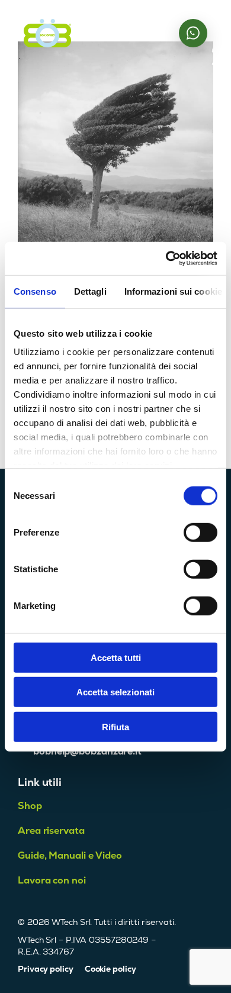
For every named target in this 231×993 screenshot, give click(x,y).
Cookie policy (110, 968)
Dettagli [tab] (90, 291)
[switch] (200, 532)
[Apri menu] (160, 33)
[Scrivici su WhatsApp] (193, 33)
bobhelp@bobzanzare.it (87, 751)
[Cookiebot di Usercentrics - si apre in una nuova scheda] (166, 258)
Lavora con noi (52, 880)
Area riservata (51, 830)
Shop (30, 805)
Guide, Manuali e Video (70, 855)
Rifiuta (115, 726)
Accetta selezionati (115, 692)
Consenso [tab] (35, 291)
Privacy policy (45, 968)
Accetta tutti (116, 657)
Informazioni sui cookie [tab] (173, 291)
